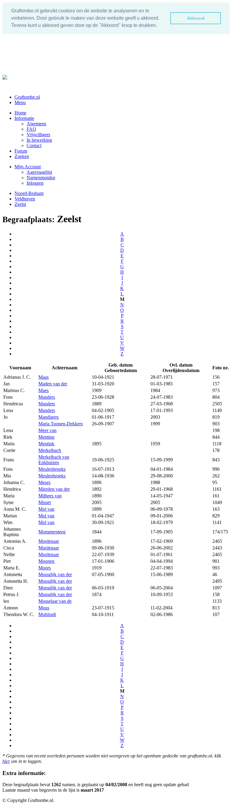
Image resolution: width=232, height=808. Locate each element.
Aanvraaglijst (39, 172)
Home (20, 112)
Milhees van (50, 495)
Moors (44, 567)
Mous (43, 607)
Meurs (44, 482)
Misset (44, 502)
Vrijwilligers (38, 134)
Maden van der (52, 383)
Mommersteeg (52, 531)
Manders (46, 397)
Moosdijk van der (55, 574)
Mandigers (48, 417)
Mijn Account (27, 166)
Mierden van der (54, 489)
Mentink (46, 443)
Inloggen (35, 183)
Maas (43, 377)
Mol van (46, 509)
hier (6, 761)
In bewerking (39, 140)
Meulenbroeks (52, 469)
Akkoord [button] (196, 18)
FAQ (31, 129)
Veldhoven (24, 198)
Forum (20, 150)
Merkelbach (49, 450)
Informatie (24, 118)
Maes (43, 390)
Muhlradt (47, 614)
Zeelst (20, 204)
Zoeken (21, 156)
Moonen (46, 561)
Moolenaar (48, 541)
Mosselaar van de (55, 601)
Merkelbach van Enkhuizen (53, 459)
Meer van (47, 430)
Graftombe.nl (27, 97)
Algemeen (36, 123)
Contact (34, 145)
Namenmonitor (41, 177)
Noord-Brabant (29, 193)
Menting (46, 437)
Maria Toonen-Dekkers (60, 423)
